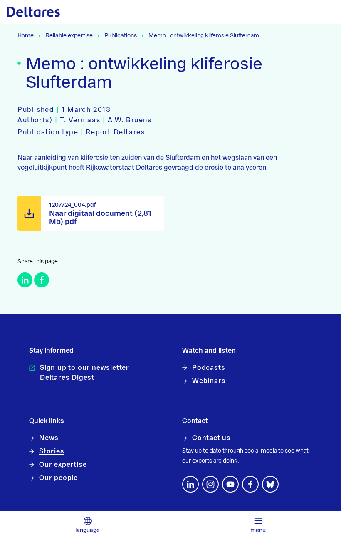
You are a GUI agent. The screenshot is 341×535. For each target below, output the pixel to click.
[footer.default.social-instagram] (210, 484)
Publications (120, 36)
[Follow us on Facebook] (250, 484)
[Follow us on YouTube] (230, 484)
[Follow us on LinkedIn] (190, 484)
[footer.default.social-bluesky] (270, 484)
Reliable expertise (69, 36)
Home (25, 36)
